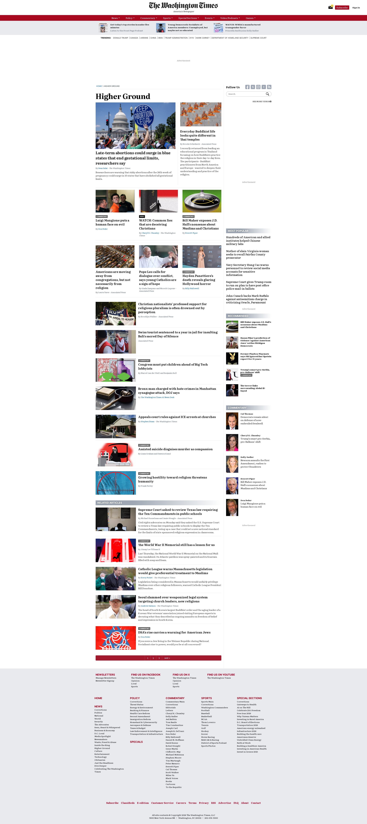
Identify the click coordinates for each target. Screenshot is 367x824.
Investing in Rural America (250, 719)
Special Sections (187, 18)
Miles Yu (170, 775)
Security (98, 721)
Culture (98, 751)
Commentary (147, 18)
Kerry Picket (147, 577)
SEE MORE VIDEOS (261, 101)
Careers (181, 803)
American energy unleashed (251, 728)
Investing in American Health (252, 748)
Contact (256, 803)
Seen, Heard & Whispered (107, 727)
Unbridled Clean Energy (249, 739)
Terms (193, 803)
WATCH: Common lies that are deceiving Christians (155, 224)
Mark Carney (203, 38)
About (245, 803)
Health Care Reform (140, 713)
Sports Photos (208, 745)
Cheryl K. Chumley (150, 232)
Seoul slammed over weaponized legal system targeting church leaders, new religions (173, 599)
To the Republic (174, 787)
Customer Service (162, 803)
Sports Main (207, 701)
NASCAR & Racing (210, 739)
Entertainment (102, 754)
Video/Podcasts (229, 18)
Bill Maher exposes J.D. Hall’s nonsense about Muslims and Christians (200, 224)
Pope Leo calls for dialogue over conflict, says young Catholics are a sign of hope (157, 277)
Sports (167, 18)
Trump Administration (176, 38)
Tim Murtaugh (173, 760)
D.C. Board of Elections (248, 722)
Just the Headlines (103, 762)
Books (169, 781)
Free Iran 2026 (244, 713)
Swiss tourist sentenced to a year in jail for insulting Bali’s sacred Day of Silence (178, 334)
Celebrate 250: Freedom (248, 710)
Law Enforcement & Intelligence (146, 731)
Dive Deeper (100, 765)
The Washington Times (143, 677)
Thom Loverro (208, 722)
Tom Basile (171, 722)
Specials (136, 741)
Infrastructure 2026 (246, 731)
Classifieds (128, 803)
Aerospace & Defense (140, 725)
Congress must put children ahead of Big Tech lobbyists (173, 366)
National (98, 715)
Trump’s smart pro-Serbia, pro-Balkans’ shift (255, 440)
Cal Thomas (247, 413)
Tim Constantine (174, 725)
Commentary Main (175, 701)
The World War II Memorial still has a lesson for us (176, 545)
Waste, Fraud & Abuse (105, 742)
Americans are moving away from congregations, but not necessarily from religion (113, 279)
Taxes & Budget (138, 728)
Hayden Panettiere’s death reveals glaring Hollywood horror (198, 279)
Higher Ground (102, 748)
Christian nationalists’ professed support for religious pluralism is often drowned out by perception (172, 308)
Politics (98, 712)
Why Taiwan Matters (247, 716)
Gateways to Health (246, 704)
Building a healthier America (251, 745)
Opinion (135, 680)
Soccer (204, 733)
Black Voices (172, 778)
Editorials (171, 707)
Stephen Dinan (147, 421)
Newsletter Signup (105, 680)
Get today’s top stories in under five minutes (129, 26)
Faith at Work (244, 742)
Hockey (205, 731)
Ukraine (144, 38)
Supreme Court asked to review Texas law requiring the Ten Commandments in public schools (178, 511)
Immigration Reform (140, 719)
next (166, 658)
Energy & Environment (141, 707)
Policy (129, 18)
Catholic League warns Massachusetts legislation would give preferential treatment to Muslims (175, 571)
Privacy (204, 803)
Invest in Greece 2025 (247, 751)
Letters (169, 710)
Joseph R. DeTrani (175, 731)
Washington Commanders (214, 707)
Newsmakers (100, 739)
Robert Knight (173, 745)
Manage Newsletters (106, 677)
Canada (134, 38)
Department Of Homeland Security (230, 38)
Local (134, 683)
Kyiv (192, 38)
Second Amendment (140, 716)
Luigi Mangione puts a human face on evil (112, 222)
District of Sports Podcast (214, 742)
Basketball (206, 716)
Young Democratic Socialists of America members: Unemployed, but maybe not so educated (188, 27)
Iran (160, 38)
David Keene (172, 742)
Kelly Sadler (247, 457)
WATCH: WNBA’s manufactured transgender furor (242, 26)
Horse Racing (208, 736)
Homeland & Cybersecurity (143, 722)
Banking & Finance (139, 710)
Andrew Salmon (148, 605)
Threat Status (136, 704)
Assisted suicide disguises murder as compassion (175, 449)
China (153, 38)
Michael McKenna (175, 754)
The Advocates (101, 724)
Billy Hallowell (192, 288)
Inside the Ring (102, 745)
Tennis (204, 725)
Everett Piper (191, 232)
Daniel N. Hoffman (175, 739)
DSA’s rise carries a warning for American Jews (174, 632)
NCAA (204, 719)
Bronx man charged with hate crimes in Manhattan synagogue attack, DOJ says (177, 390)
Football (205, 710)
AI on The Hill (243, 707)
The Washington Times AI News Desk (157, 397)
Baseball (205, 713)
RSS (213, 803)
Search (268, 94)
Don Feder (103, 228)
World (97, 718)
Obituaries (99, 759)
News (115, 18)
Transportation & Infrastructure (146, 733)
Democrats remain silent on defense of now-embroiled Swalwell (254, 420)
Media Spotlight (102, 736)
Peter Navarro (173, 763)
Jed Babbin (171, 719)
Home (99, 86)
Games (249, 18)
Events (208, 18)
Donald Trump (120, 38)
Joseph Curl (172, 728)
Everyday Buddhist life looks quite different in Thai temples (198, 135)
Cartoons (170, 784)
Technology (100, 756)
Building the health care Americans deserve (249, 735)
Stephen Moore (173, 757)
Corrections (100, 709)
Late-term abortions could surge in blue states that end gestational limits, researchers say (133, 158)
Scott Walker (172, 772)
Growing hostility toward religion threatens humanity (172, 479)
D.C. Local (99, 733)
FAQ (236, 803)
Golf (203, 728)
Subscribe (342, 7)
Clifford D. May (173, 751)
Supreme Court (259, 38)
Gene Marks (172, 748)
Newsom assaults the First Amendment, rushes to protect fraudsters (255, 463)
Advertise (224, 803)
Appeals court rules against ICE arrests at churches (177, 417)
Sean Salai (103, 168)
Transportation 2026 (247, 725)
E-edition (143, 803)
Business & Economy (104, 730)
